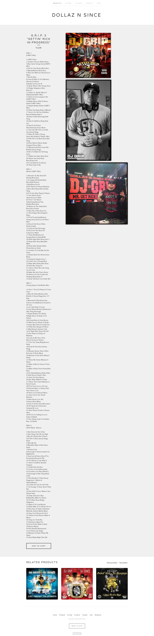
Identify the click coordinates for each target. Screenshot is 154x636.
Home (55, 615)
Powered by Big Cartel (77, 633)
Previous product (112, 562)
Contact (89, 3)
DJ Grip (68, 3)
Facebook (98, 615)
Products (57, 3)
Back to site (77, 626)
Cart (99, 3)
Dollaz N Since (76, 15)
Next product (123, 562)
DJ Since (78, 3)
